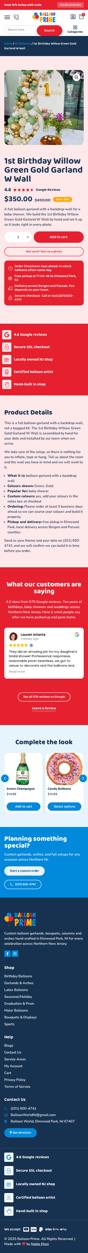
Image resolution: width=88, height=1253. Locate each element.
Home (8, 43)
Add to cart (59, 237)
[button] (76, 77)
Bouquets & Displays (20, 1017)
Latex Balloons (16, 990)
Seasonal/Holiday (18, 997)
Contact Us (12, 1052)
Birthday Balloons (18, 976)
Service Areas (15, 1059)
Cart (7, 1073)
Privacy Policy (14, 1080)
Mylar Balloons (16, 1010)
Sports (9, 1024)
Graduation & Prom (19, 1003)
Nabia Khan (40, 1244)
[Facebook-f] (7, 954)
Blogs (8, 1045)
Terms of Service (17, 1087)
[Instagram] (15, 954)
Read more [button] (17, 672)
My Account (13, 1066)
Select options (23, 806)
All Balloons (23, 43)
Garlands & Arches (19, 983)
